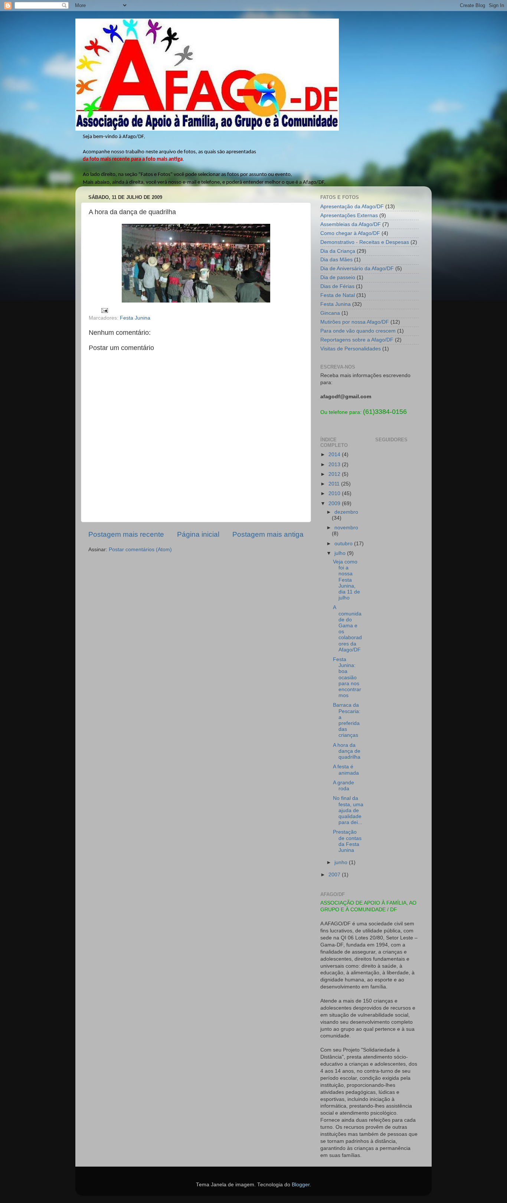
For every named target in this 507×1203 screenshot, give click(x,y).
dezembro (346, 512)
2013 (335, 464)
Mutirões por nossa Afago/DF (354, 322)
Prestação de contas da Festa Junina (347, 841)
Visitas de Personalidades (350, 349)
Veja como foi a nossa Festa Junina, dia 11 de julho (346, 580)
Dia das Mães (336, 259)
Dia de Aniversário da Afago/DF (357, 268)
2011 (334, 484)
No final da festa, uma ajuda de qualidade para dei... (348, 810)
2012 (335, 474)
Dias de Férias (337, 286)
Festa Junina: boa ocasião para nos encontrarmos (347, 677)
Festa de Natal (337, 295)
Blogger (301, 1184)
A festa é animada (346, 769)
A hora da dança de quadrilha (346, 751)
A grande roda (343, 785)
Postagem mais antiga (268, 534)
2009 (335, 503)
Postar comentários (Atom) (140, 549)
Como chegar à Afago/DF (350, 233)
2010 (335, 493)
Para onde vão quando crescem (358, 331)
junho (341, 862)
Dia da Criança (337, 251)
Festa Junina (135, 318)
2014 (335, 454)
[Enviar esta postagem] (104, 310)
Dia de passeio (337, 277)
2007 (335, 874)
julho (340, 553)
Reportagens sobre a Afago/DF (356, 340)
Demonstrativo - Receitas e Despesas (364, 242)
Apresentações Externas (349, 215)
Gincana (330, 313)
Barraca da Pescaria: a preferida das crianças (346, 720)
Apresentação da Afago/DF (352, 206)
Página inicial (198, 534)
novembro (346, 527)
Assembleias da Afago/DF (350, 224)
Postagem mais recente (126, 534)
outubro (344, 543)
